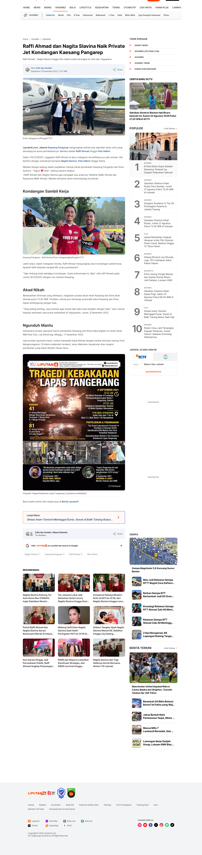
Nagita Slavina (69, 161)
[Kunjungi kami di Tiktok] (172, 825)
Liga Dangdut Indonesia (149, 15)
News (37, 7)
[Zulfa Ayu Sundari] (27, 70)
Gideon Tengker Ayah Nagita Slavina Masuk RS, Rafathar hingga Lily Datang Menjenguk (108, 630)
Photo (166, 15)
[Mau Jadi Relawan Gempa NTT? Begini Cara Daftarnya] (136, 581)
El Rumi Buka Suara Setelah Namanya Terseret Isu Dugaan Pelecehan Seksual (158, 169)
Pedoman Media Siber (89, 805)
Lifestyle (85, 7)
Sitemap (107, 805)
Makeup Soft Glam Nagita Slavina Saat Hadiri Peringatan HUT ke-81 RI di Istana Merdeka (72, 630)
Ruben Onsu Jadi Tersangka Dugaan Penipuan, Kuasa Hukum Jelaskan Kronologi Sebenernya (159, 332)
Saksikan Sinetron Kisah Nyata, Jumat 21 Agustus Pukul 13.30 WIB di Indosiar (158, 223)
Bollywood (100, 15)
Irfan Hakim (104, 151)
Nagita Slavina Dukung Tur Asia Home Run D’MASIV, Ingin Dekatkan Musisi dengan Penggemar (37, 598)
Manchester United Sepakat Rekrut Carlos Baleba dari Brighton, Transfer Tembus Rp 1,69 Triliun (152, 689)
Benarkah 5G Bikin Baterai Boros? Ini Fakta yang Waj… (159, 703)
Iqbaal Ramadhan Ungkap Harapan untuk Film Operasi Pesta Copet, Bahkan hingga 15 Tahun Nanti (159, 242)
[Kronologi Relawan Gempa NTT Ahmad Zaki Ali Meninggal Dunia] (136, 608)
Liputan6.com (50, 833)
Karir (156, 805)
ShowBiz (60, 7)
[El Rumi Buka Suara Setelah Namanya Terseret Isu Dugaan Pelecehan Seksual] (154, 146)
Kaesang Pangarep (58, 147)
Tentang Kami (143, 805)
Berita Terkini (140, 648)
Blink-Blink (130, 15)
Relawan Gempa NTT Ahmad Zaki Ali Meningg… (158, 621)
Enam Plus (162, 7)
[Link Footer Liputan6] (41, 793)
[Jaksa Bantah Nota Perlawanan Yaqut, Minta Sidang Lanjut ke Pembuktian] (136, 716)
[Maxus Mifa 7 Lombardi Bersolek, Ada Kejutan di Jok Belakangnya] (136, 729)
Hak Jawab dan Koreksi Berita (62, 809)
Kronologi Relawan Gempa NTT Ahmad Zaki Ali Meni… (158, 608)
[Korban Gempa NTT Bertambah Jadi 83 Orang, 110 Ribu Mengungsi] (136, 595)
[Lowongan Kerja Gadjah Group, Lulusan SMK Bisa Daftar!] (136, 743)
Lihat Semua (169, 128)
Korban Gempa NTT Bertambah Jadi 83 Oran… (158, 595)
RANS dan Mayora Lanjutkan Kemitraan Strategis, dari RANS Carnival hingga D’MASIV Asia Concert (73, 663)
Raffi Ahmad (82, 151)
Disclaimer (56, 805)
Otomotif (130, 7)
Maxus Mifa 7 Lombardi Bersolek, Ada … (158, 729)
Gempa (134, 534)
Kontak (31, 805)
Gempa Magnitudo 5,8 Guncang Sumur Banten (153, 570)
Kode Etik (70, 805)
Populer (136, 128)
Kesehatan (101, 7)
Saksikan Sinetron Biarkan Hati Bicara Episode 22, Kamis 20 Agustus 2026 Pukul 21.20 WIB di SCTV (153, 115)
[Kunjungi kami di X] (156, 825)
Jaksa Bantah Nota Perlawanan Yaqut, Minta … (158, 716)
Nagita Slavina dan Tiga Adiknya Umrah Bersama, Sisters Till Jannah (107, 663)
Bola (73, 7)
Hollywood (88, 15)
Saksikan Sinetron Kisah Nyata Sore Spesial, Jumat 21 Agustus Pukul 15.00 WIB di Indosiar (158, 188)
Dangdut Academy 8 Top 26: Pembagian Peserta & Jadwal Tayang (159, 206)
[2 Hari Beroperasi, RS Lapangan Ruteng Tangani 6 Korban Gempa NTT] (136, 634)
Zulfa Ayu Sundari (44, 68)
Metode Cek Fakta (36, 809)
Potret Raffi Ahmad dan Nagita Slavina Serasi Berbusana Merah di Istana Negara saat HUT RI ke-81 (37, 630)
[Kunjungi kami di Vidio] (140, 825)
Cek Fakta (146, 7)
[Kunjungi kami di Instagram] (161, 825)
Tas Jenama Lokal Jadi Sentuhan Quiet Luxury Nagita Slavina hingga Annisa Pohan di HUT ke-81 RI (74, 598)
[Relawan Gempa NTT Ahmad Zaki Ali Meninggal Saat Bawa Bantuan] (136, 621)
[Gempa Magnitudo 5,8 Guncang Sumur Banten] (153, 551)
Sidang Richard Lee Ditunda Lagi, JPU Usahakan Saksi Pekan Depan (158, 260)
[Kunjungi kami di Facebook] (150, 825)
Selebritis (50, 15)
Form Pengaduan (123, 805)
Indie (120, 15)
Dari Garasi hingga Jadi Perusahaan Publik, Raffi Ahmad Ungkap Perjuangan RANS (38, 663)
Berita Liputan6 (70, 501)
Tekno (116, 7)
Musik (61, 15)
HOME (26, 7)
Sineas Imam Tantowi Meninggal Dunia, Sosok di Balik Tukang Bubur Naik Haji (159, 314)
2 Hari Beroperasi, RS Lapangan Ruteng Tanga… (158, 634)
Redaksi (42, 805)
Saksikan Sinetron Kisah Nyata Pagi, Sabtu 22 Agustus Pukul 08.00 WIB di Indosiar (158, 295)
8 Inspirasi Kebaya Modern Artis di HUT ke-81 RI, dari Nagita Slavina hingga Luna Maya (108, 598)
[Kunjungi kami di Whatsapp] (167, 825)
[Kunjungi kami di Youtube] (145, 825)
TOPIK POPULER (138, 39)
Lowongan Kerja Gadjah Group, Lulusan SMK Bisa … (158, 743)
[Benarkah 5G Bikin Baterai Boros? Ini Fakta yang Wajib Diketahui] (136, 703)
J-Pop (111, 15)
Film (69, 15)
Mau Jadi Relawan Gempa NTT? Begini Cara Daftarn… (159, 581)
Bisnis (47, 7)
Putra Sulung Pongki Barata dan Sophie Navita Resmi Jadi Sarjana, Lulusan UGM (158, 277)
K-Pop (77, 15)
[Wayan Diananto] (31, 533)
